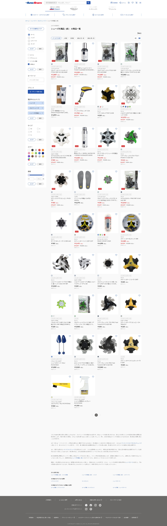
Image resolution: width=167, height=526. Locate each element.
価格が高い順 (90, 38)
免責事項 (56, 517)
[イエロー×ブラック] (75, 235)
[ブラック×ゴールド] (98, 106)
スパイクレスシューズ (69, 449)
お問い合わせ (78, 500)
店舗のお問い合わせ (95, 500)
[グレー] (98, 275)
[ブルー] (125, 106)
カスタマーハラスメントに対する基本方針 (89, 517)
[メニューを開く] (140, 2)
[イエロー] (52, 397)
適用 (40, 48)
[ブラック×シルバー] (52, 235)
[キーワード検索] (88, 2)
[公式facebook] (91, 505)
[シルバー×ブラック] (52, 64)
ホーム (27, 20)
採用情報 (134, 517)
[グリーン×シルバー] (121, 64)
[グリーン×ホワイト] (52, 316)
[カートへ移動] (136, 3)
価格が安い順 (80, 38)
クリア (31, 48)
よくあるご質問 (63, 500)
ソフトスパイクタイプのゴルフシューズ (131, 443)
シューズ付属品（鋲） (78, 458)
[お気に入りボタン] (70, 43)
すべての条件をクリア (36, 28)
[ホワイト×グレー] (102, 106)
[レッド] (104, 235)
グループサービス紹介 (116, 500)
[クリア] (121, 106)
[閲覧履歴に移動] (129, 2)
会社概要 (126, 517)
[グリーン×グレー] (121, 149)
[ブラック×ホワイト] (123, 106)
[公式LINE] (91, 509)
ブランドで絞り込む (37, 91)
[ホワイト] (52, 149)
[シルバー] (102, 235)
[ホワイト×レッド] (100, 106)
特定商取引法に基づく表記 (44, 517)
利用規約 (31, 517)
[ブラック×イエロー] (121, 316)
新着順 (72, 38)
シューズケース (129, 462)
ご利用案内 (48, 500)
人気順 (65, 38)
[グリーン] (130, 106)
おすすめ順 (57, 38)
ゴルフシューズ (41, 20)
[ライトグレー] (75, 192)
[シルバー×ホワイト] (54, 316)
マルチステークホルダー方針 (113, 517)
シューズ (33, 20)
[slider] (29, 175)
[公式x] (86, 505)
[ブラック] (121, 192)
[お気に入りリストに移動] (132, 3)
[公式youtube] (100, 505)
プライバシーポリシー (67, 517)
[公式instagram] (95, 505)
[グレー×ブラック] (98, 64)
